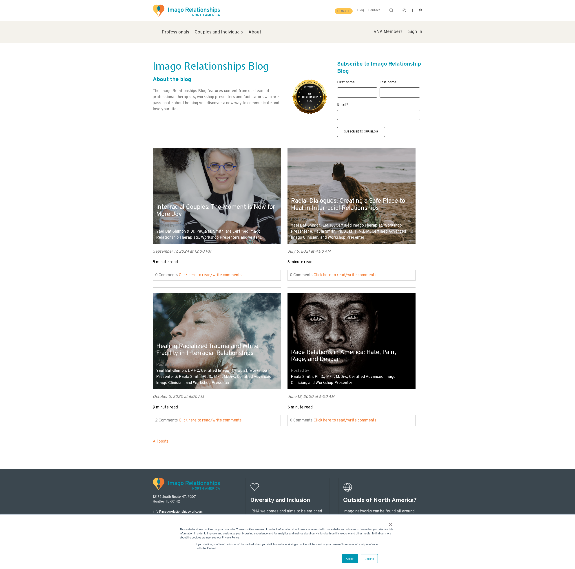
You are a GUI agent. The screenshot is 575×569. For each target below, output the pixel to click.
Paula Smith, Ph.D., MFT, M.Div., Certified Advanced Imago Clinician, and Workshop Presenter (343, 380)
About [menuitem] (254, 32)
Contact (374, 10)
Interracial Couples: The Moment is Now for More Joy (215, 211)
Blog (360, 10)
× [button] (390, 523)
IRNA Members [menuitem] (387, 32)
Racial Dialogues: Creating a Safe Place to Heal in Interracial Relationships (348, 205)
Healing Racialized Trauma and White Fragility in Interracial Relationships (207, 350)
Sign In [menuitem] (415, 32)
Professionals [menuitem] (175, 32)
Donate (343, 11)
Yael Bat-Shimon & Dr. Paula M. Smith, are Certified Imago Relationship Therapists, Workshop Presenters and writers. (209, 234)
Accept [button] (350, 558)
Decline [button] (369, 558)
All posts (161, 441)
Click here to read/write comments (210, 275)
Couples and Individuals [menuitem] (219, 32)
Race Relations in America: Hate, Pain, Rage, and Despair (343, 356)
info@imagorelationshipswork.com (178, 512)
